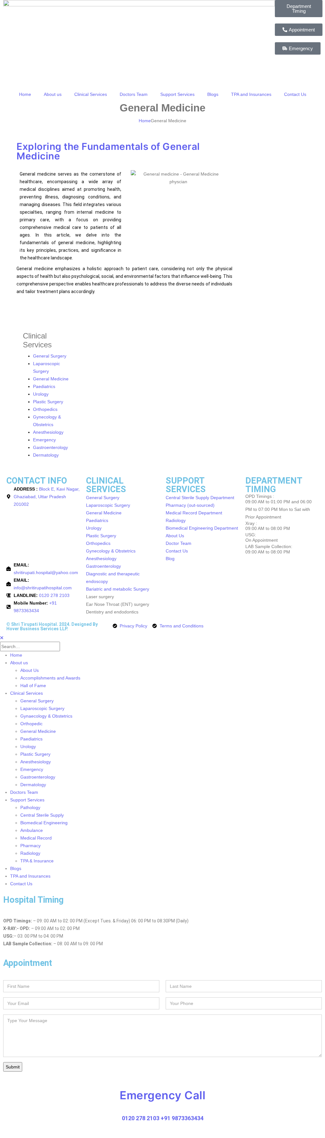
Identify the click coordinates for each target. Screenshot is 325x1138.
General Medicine (51, 378)
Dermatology (46, 455)
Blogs (212, 94)
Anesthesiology (48, 432)
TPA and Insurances (251, 94)
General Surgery (49, 355)
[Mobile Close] (1, 637)
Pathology (30, 807)
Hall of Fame (33, 685)
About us (53, 94)
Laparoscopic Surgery (42, 708)
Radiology (30, 853)
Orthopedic (31, 723)
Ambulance (31, 830)
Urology (41, 394)
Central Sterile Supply (42, 815)
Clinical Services (90, 94)
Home (25, 94)
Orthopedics (45, 409)
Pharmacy (30, 845)
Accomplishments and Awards (50, 677)
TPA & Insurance (37, 860)
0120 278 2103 (140, 1118)
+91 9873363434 (182, 1118)
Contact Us (295, 94)
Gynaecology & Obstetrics (46, 716)
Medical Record (36, 837)
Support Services (177, 94)
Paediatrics (44, 386)
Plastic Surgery (48, 401)
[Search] (66, 646)
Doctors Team (134, 94)
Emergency (44, 439)
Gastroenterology (50, 447)
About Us (29, 670)
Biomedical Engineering (44, 822)
